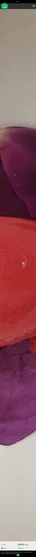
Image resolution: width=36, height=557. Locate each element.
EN (19, 1)
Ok (18, 555)
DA (17, 1)
